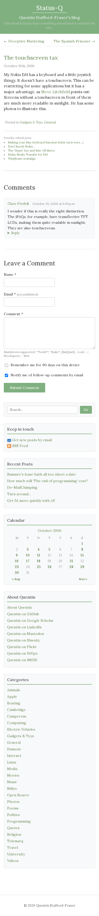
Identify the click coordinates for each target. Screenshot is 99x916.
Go (86, 410)
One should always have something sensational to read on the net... (49, 25)
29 (82, 567)
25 (39, 567)
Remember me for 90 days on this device (45, 365)
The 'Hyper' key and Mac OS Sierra (31, 150)
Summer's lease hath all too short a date (41, 474)
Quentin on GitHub (23, 614)
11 (38, 555)
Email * (21, 294)
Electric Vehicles (21, 729)
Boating (13, 703)
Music (12, 782)
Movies (13, 775)
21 (71, 561)
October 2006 (49, 530)
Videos (13, 860)
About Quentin (19, 607)
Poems (13, 808)
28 (71, 567)
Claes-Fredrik (18, 204)
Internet (14, 755)
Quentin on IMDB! (22, 660)
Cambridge (16, 709)
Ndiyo (12, 788)
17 (27, 561)
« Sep (16, 579)
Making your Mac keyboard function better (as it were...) (45, 142)
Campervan (16, 716)
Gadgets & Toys (31, 122)
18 (38, 561)
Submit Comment (24, 387)
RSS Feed (20, 445)
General (50, 122)
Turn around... (19, 494)
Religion (14, 834)
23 (17, 567)
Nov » (83, 579)
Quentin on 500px (22, 653)
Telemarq (15, 841)
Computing (16, 723)
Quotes (13, 828)
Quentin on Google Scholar (30, 620)
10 (28, 555)
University (16, 854)
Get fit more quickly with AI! (31, 500)
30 (17, 573)
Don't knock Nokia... (21, 146)
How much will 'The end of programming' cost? (47, 481)
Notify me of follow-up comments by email (46, 375)
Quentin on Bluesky (23, 640)
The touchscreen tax (31, 57)
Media (12, 768)
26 (49, 567)
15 (82, 555)
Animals (13, 690)
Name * (10, 274)
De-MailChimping (22, 487)
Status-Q (49, 8)
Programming (19, 821)
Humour (14, 749)
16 (17, 561)
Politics (13, 814)
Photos (13, 801)
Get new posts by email (32, 440)
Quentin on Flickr (22, 647)
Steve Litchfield (55, 91)
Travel (12, 847)
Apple (12, 696)
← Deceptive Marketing (24, 41)
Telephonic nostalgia (22, 158)
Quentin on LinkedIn (24, 627)
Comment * (13, 314)
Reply (15, 233)
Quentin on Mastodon (25, 633)
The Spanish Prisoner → (74, 41)
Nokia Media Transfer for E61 (28, 154)
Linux (11, 762)
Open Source (18, 795)
